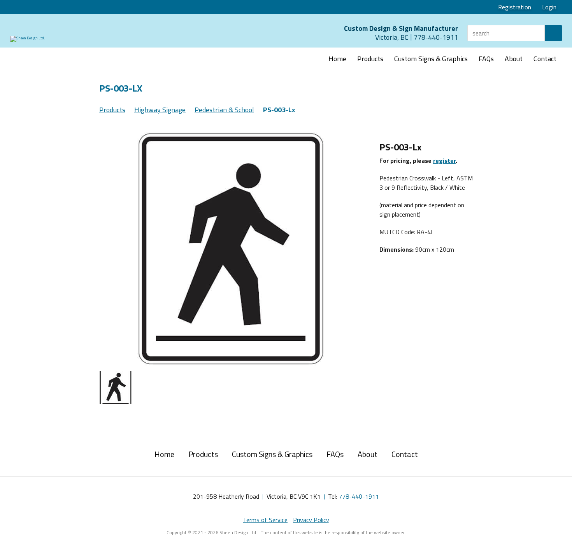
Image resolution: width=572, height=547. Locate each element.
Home (337, 58)
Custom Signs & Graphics (431, 58)
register (444, 160)
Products (370, 58)
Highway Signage (160, 109)
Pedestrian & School (224, 109)
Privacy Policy (311, 520)
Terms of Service (265, 520)
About (514, 58)
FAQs (486, 58)
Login (549, 7)
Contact (544, 58)
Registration (514, 7)
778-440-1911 (359, 496)
